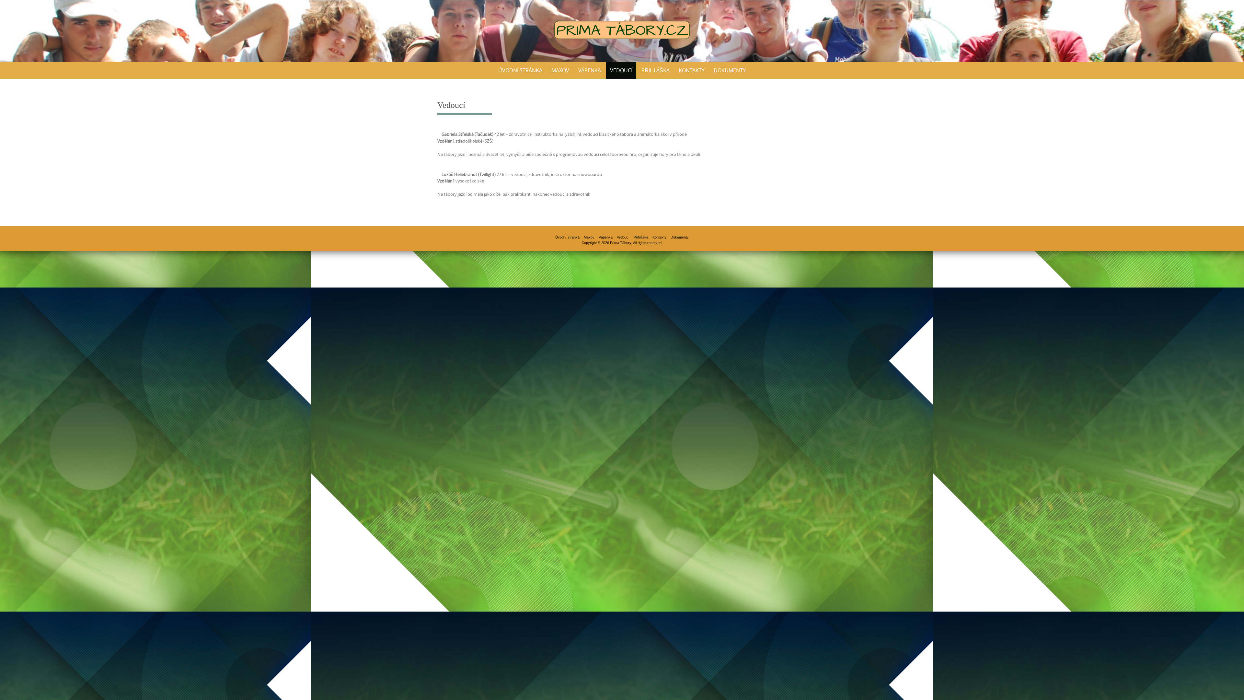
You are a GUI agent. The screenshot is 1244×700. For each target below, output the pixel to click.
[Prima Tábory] (622, 30)
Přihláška (655, 70)
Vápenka (589, 70)
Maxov (560, 70)
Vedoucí (621, 70)
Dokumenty (730, 70)
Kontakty (692, 70)
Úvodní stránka (520, 70)
